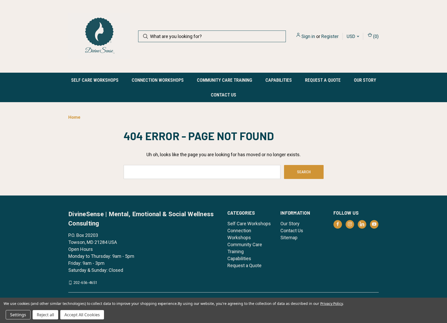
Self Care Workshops (94, 80)
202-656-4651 (85, 282)
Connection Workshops (158, 80)
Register (330, 36)
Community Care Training (224, 80)
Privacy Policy (331, 303)
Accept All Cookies (82, 315)
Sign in (308, 36)
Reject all (45, 315)
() (375, 36)
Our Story (365, 80)
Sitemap (288, 237)
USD (351, 36)
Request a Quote (323, 80)
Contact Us (223, 94)
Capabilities (278, 80)
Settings (18, 315)
